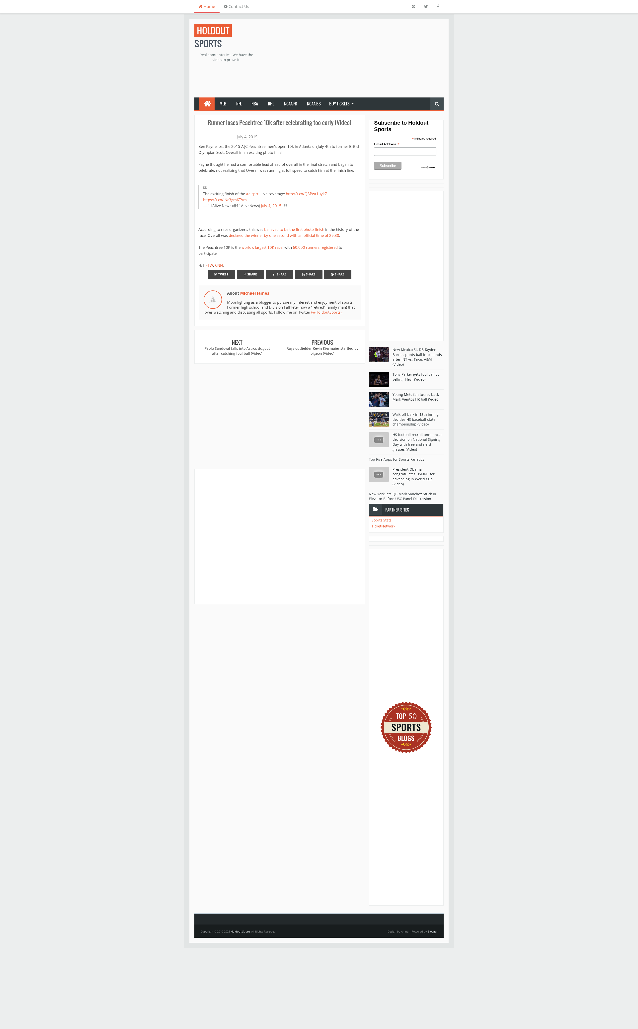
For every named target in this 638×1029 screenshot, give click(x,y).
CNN (219, 265)
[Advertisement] (353, 59)
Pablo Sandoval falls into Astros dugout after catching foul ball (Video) (237, 351)
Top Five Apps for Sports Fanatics (396, 459)
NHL (271, 104)
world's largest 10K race (261, 247)
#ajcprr (252, 193)
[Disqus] (280, 536)
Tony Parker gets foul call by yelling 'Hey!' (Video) (416, 377)
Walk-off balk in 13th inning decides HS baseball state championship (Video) (416, 419)
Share (252, 274)
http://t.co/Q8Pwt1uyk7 (306, 193)
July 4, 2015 (271, 205)
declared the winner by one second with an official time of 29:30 (284, 235)
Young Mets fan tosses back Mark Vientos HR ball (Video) (416, 397)
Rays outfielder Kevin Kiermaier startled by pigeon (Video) (322, 351)
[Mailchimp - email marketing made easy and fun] (428, 167)
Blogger (432, 931)
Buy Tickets (339, 104)
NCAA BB (314, 104)
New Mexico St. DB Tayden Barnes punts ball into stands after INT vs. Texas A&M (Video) (417, 357)
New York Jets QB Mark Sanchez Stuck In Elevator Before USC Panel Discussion (402, 496)
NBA (254, 104)
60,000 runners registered (315, 247)
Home (209, 6)
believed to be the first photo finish (294, 229)
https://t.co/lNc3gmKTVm (225, 199)
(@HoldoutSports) (326, 312)
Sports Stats (382, 520)
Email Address (386, 144)
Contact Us (238, 6)
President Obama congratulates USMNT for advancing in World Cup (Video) (414, 476)
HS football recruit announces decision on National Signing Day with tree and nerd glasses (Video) (417, 442)
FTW (209, 265)
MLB (223, 104)
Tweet (223, 274)
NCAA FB (290, 104)
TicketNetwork (383, 526)
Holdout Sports (240, 931)
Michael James (254, 293)
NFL (238, 104)
